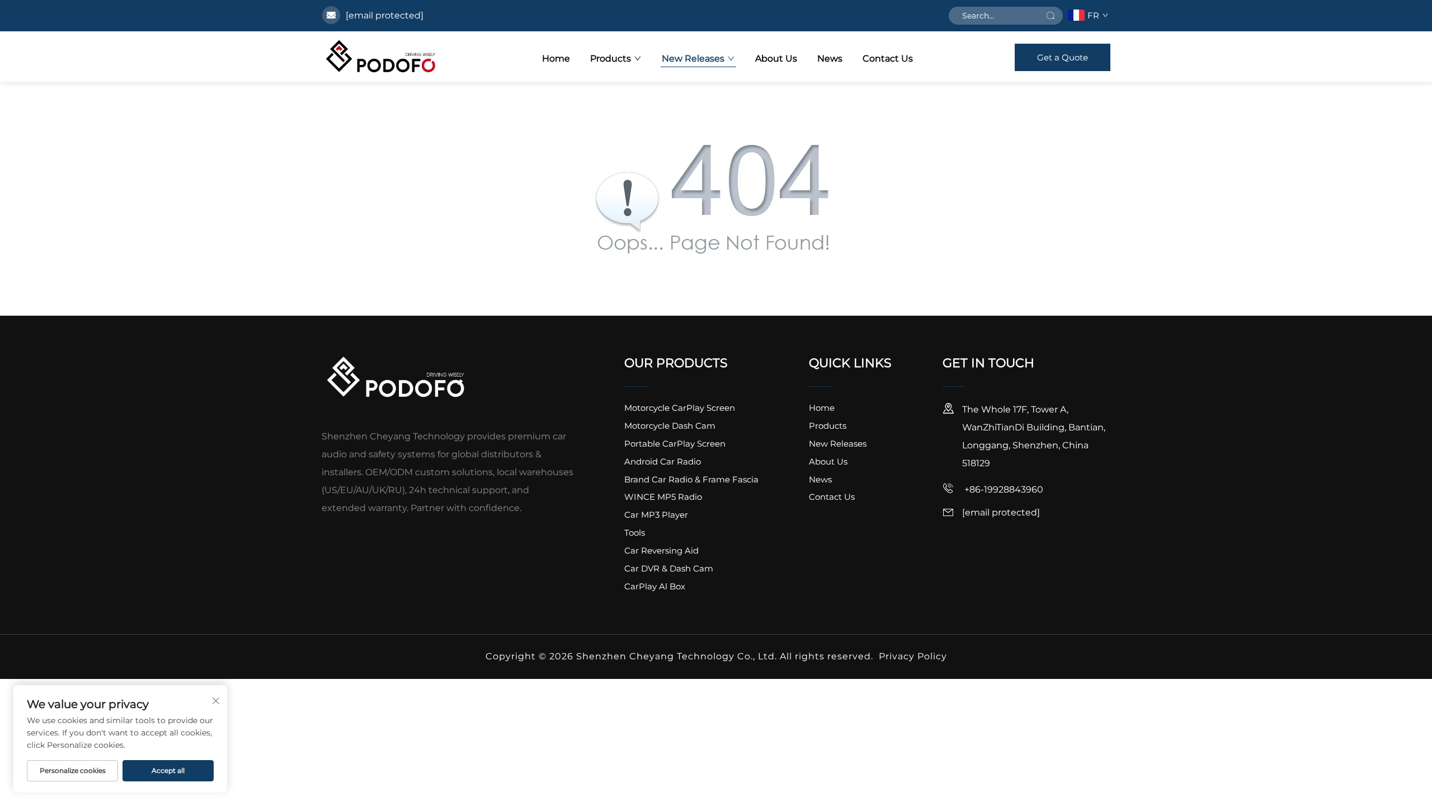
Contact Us (888, 58)
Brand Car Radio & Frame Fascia (691, 479)
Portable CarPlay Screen (675, 443)
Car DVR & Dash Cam (668, 568)
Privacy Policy (913, 656)
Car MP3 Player (656, 514)
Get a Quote (1062, 57)
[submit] (1050, 16)
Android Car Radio (662, 461)
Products (610, 58)
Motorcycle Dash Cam (669, 425)
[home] (381, 56)
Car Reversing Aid (661, 550)
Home (556, 58)
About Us (776, 58)
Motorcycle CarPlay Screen (679, 407)
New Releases (693, 58)
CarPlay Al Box (654, 586)
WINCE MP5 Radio (663, 496)
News (829, 58)
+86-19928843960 (1002, 489)
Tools (634, 532)
